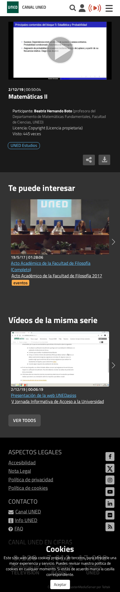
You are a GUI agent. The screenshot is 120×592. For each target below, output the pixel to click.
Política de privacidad (30, 479)
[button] (113, 242)
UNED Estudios (24, 145)
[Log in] (82, 8)
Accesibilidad (22, 462)
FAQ (19, 528)
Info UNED (26, 520)
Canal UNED (28, 511)
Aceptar (60, 584)
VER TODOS (24, 420)
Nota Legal (19, 471)
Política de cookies (28, 488)
